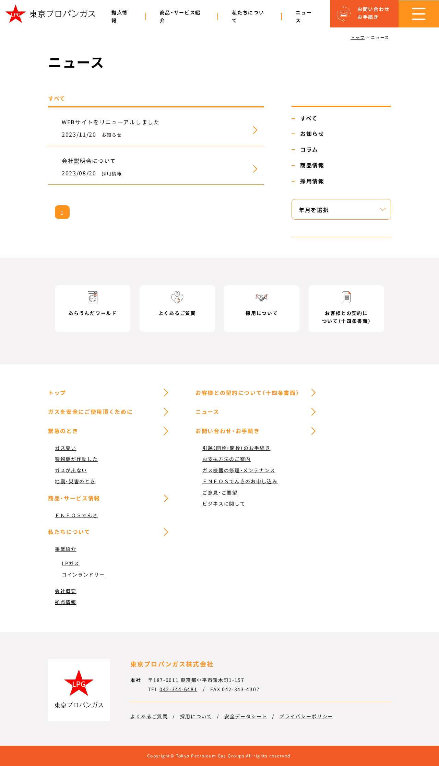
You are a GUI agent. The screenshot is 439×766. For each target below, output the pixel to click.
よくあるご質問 (149, 716)
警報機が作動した (76, 458)
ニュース (304, 16)
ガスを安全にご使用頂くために (90, 411)
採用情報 (112, 173)
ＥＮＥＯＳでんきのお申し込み (240, 481)
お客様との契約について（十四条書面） (247, 392)
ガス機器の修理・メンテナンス (238, 470)
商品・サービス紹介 (180, 16)
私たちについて (248, 16)
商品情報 (312, 165)
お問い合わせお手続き (373, 12)
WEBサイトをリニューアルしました (111, 122)
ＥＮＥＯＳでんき (76, 515)
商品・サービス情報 (74, 498)
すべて (309, 118)
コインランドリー (83, 574)
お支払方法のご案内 (226, 458)
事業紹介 (65, 548)
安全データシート (245, 716)
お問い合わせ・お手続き (227, 431)
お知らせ (112, 134)
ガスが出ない (71, 470)
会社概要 (65, 591)
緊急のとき (63, 431)
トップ (57, 392)
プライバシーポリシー (306, 716)
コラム (309, 149)
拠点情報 (119, 16)
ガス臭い (65, 447)
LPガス (71, 563)
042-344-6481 (178, 689)
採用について (196, 716)
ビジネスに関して (223, 503)
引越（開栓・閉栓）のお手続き (236, 447)
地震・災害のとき (75, 481)
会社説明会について (89, 160)
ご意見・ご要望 (220, 492)
